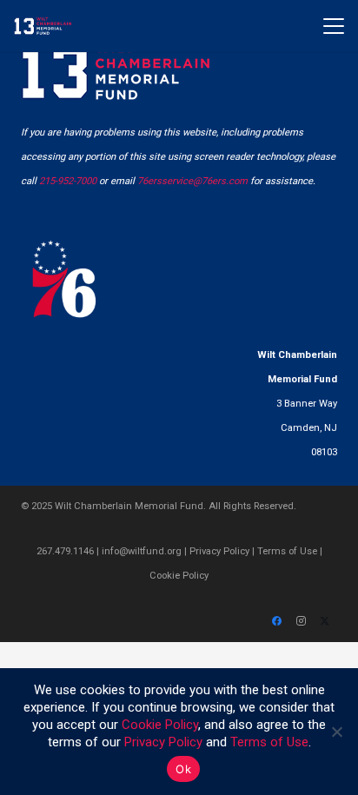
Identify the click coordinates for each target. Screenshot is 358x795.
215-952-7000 (67, 181)
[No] (336, 731)
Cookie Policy (179, 575)
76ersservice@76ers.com (192, 181)
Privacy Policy (219, 551)
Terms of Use (287, 551)
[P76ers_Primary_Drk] (64, 278)
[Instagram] (300, 621)
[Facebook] (276, 621)
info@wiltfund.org (142, 551)
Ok (183, 769)
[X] (325, 621)
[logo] (42, 26)
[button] (333, 26)
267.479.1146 (65, 551)
